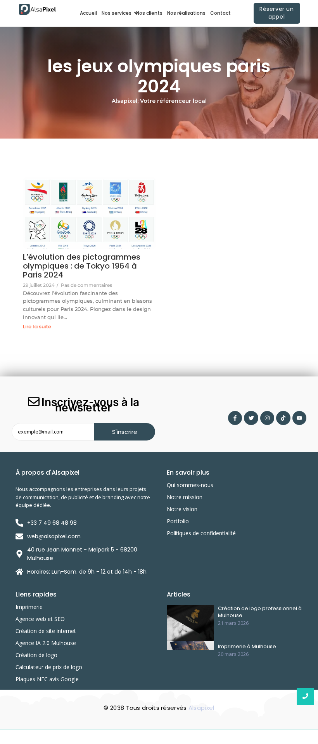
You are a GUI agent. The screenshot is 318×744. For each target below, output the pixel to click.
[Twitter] (251, 418)
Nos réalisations (186, 13)
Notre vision (182, 509)
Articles (178, 594)
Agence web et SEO (40, 619)
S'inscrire (125, 432)
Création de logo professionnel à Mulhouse (260, 612)
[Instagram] (267, 418)
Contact (220, 13)
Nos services (116, 13)
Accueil (88, 13)
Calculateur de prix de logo (49, 667)
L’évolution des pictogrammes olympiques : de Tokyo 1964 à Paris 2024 (81, 266)
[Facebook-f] (235, 418)
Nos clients (149, 13)
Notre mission (184, 497)
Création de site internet (46, 631)
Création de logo (36, 655)
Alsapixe (200, 708)
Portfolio (178, 521)
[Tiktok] (283, 418)
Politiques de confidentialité (201, 533)
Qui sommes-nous (190, 485)
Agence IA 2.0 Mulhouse (46, 643)
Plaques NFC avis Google (47, 679)
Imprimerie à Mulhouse (247, 646)
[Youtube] (299, 418)
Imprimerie (29, 606)
